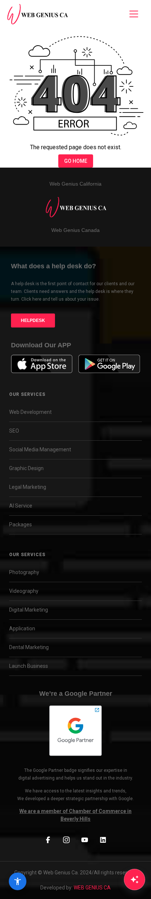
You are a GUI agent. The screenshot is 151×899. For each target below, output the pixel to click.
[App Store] (42, 364)
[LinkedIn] (103, 840)
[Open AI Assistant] (134, 879)
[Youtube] (84, 840)
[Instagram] (66, 840)
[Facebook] (48, 840)
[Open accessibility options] (17, 881)
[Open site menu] (134, 14)
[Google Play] (109, 364)
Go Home (75, 161)
